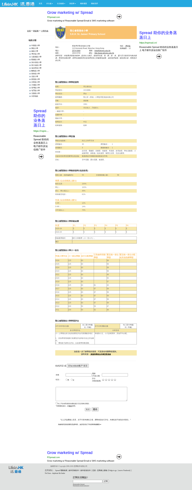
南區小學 (34, 51)
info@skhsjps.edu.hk (102, 51)
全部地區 (34, 96)
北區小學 (34, 76)
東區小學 (34, 48)
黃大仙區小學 (36, 65)
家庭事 (36, 31)
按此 (70, 406)
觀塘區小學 (35, 60)
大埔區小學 (35, 85)
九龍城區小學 (36, 57)
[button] (49, 3)
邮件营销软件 (74, 470)
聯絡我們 (94, 4)
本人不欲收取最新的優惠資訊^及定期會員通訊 (73, 403)
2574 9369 (76, 51)
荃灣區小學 (35, 88)
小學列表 (44, 31)
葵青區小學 (35, 74)
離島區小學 (35, 71)
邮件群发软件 (86, 470)
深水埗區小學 (36, 62)
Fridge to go (113, 470)
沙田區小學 (35, 82)
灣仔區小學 (35, 54)
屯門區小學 (35, 91)
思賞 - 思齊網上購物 (99, 470)
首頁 (40, 4)
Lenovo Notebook (124, 470)
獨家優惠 (83, 4)
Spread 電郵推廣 (61, 470)
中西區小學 (35, 45)
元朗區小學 (35, 93)
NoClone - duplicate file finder (55, 473)
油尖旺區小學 (36, 68)
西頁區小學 (35, 79)
